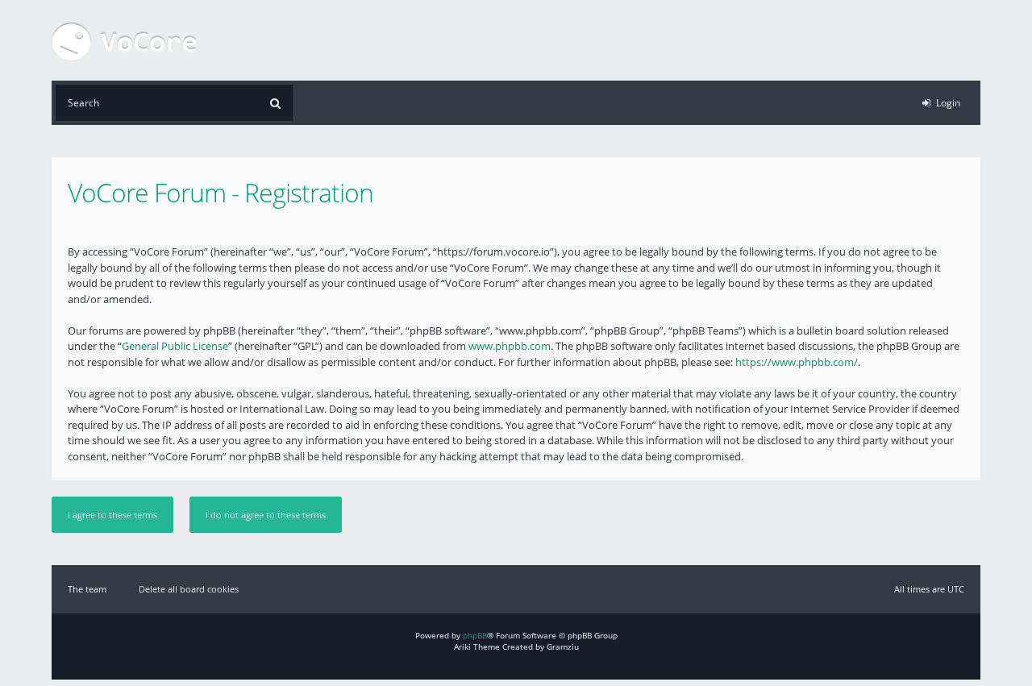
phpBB (475, 635)
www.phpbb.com (509, 346)
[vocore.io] (124, 40)
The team (87, 589)
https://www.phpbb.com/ (796, 362)
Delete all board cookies (189, 589)
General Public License (175, 346)
